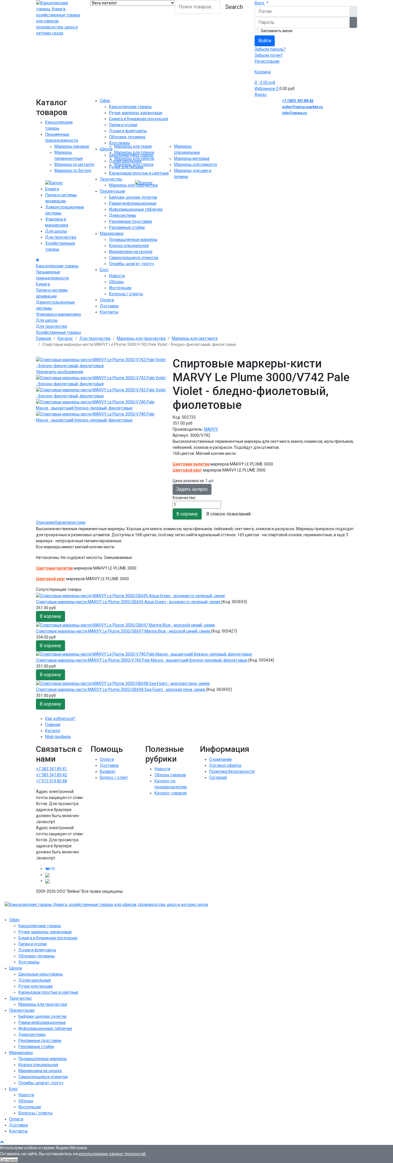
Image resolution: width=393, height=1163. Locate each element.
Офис (105, 100)
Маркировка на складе (130, 251)
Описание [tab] (45, 522)
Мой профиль (58, 736)
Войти (264, 40)
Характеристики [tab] (70, 522)
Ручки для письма (126, 167)
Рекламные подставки (130, 221)
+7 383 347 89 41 (51, 769)
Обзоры (116, 281)
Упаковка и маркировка (58, 314)
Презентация (112, 191)
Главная (52, 724)
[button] (261, 3)
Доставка (109, 306)
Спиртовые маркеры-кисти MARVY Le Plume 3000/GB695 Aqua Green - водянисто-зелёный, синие (128, 601)
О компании (220, 759)
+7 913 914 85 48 (51, 781)
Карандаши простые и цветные (139, 173)
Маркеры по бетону (72, 170)
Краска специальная (129, 245)
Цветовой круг (187, 470)
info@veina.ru (294, 113)
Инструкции (120, 288)
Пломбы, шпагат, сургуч (131, 263)
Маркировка (111, 233)
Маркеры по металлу (74, 164)
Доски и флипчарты (128, 131)
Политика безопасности (232, 771)
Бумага (52, 189)
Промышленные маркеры (133, 239)
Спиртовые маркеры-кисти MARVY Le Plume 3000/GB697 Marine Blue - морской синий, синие (123, 631)
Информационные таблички (136, 209)
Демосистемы (122, 215)
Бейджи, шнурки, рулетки (133, 197)
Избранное (266, 88)
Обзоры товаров (170, 775)
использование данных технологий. (112, 1153)
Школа (106, 149)
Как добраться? (60, 718)
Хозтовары (119, 143)
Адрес (261, 94)
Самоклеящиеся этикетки (133, 257)
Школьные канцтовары (131, 155)
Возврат (108, 771)
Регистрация (267, 61)
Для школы (56, 231)
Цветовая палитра (191, 464)
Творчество (111, 179)
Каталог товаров (170, 793)
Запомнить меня (276, 30)
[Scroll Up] (2, 1141)
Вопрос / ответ (114, 777)
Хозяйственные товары (58, 332)
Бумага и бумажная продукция (138, 118)
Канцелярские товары (57, 266)
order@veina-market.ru (302, 107)
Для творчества (60, 237)
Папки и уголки (123, 124)
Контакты (109, 312)
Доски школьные (125, 161)
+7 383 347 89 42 (51, 775)
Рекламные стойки (127, 227)
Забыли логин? (269, 55)
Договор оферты (225, 765)
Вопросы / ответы (126, 294)
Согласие (218, 777)
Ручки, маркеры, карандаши (135, 112)
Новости (117, 275)
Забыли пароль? (270, 49)
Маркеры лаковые (71, 146)
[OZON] (47, 874)
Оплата (107, 300)
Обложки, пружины (127, 137)
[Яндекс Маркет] (47, 880)
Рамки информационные (133, 203)
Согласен (9, 1160)
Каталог (53, 730)
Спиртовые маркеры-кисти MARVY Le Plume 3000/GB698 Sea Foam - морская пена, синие (121, 689)
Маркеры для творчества (133, 185)
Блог (104, 269)
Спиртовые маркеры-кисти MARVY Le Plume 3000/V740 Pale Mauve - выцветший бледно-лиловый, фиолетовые (142, 660)
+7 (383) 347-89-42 (297, 101)
